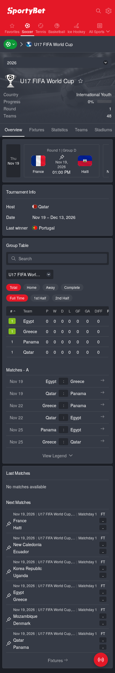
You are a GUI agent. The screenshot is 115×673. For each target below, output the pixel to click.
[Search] (98, 11)
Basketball (57, 31)
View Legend (54, 456)
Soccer (28, 31)
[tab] (13, 130)
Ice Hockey (77, 31)
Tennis (41, 31)
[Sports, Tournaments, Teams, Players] (10, 44)
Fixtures (60, 660)
